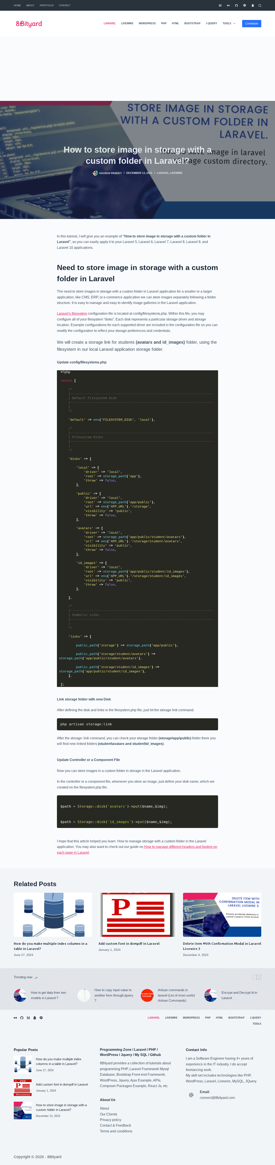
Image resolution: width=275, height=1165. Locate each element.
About (30, 5)
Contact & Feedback (115, 1125)
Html (175, 23)
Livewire (127, 23)
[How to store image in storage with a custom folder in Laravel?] (23, 1110)
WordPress (147, 23)
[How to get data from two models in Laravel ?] (20, 995)
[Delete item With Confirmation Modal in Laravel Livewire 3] (222, 915)
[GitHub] (236, 5)
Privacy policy (110, 1120)
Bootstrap (192, 23)
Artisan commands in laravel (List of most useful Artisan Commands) (176, 995)
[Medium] (220, 5)
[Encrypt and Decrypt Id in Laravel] (210, 995)
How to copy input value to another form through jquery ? (114, 995)
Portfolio (47, 5)
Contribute (251, 23)
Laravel (110, 23)
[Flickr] (228, 5)
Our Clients (108, 1114)
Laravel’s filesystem (72, 313)
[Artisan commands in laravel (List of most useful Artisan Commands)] (147, 995)
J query (211, 23)
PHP (164, 23)
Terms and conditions (116, 1131)
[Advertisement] (137, 69)
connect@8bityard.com (217, 1098)
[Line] (244, 5)
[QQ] (252, 5)
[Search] (259, 5)
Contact (64, 5)
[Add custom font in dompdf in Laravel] (137, 915)
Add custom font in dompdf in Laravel (129, 944)
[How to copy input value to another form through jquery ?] (83, 995)
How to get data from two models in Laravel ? (48, 995)
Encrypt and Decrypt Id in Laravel (239, 995)
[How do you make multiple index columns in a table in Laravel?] (53, 915)
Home (17, 5)
